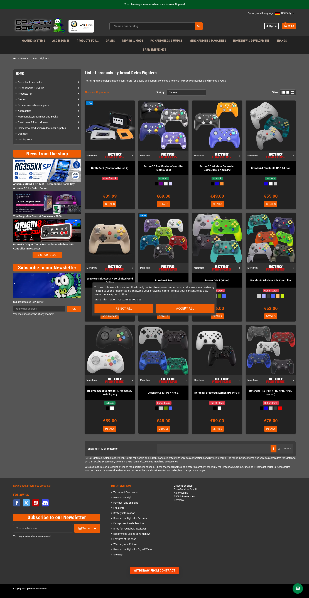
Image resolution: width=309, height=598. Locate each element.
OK (74, 308)
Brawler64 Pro (163, 280)
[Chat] (298, 588)
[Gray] (275, 183)
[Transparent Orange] (277, 296)
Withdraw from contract (154, 570)
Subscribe (89, 528)
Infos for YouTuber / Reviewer (129, 528)
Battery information (124, 513)
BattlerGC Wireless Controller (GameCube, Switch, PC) (217, 168)
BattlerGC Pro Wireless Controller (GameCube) (163, 168)
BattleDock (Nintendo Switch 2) (109, 168)
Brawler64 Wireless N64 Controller (270, 280)
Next (288, 448)
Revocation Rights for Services (130, 518)
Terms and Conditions (125, 492)
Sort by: (160, 92)
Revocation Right (122, 497)
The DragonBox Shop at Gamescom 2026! (37, 216)
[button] (285, 13)
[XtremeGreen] (282, 296)
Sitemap (117, 554)
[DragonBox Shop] (39, 26)
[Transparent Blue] (224, 296)
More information (105, 299)
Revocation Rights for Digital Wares (132, 549)
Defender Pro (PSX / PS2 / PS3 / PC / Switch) (270, 392)
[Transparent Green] (219, 296)
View (275, 92)
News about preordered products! (32, 485)
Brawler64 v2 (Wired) (217, 280)
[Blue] (217, 183)
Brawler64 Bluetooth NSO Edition (270, 168)
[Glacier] (170, 183)
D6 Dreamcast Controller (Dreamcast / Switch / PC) (109, 392)
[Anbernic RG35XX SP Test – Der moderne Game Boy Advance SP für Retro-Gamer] (47, 170)
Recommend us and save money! (131, 533)
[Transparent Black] (268, 296)
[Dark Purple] (161, 183)
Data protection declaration (128, 523)
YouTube (35, 502)
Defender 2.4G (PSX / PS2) (163, 392)
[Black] (156, 183)
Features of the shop (124, 539)
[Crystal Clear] (166, 183)
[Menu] (92, 22)
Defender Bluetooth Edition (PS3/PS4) (217, 392)
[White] (271, 183)
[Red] (280, 408)
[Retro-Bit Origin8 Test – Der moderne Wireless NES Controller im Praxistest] (47, 230)
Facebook (16, 502)
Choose (173, 92)
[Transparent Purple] (264, 296)
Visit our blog (47, 254)
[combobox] (156, 26)
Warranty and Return (125, 544)
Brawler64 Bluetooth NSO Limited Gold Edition (110, 280)
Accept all (185, 308)
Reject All (124, 308)
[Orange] (222, 183)
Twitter (26, 502)
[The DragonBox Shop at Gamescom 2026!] (47, 202)
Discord (45, 502)
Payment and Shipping (125, 502)
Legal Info (118, 507)
